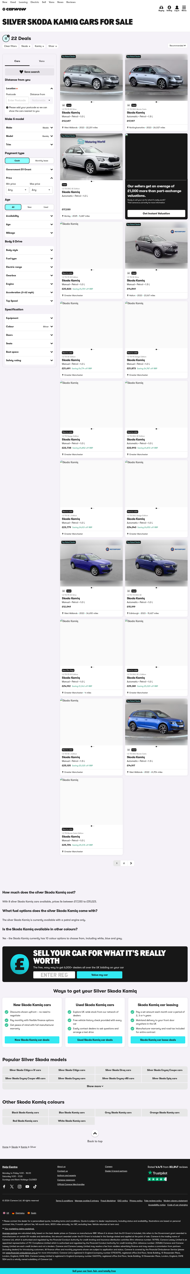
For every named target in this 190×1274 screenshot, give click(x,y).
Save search (32, 71)
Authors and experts (66, 1175)
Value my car (99, 974)
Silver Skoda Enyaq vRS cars (118, 1078)
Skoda (14, 1147)
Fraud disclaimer (108, 1200)
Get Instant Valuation (156, 213)
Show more (94, 1086)
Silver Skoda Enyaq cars (71, 1078)
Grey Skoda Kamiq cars (118, 1112)
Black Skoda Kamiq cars (25, 1112)
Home (5, 1147)
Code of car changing (177, 1205)
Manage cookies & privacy (87, 1200)
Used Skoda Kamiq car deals (95, 1039)
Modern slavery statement (176, 1200)
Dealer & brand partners (116, 1171)
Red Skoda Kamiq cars (25, 1121)
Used (13, 2)
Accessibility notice (157, 1205)
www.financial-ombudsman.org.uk (22, 1253)
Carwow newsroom (66, 1180)
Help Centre (10, 1166)
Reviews (71, 2)
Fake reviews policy (153, 1200)
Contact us (62, 1171)
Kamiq (24, 1147)
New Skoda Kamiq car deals (32, 1039)
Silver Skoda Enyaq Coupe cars (164, 1070)
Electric (35, 2)
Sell (44, 2)
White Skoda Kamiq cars (72, 1121)
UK (8, 1213)
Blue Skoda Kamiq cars (72, 1112)
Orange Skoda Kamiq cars (164, 1112)
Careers (108, 1166)
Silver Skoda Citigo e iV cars (25, 1070)
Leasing (23, 2)
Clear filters (10, 46)
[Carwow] (14, 9)
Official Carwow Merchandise (70, 1184)
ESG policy (123, 1200)
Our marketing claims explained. (19, 1229)
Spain (33, 1213)
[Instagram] (20, 1187)
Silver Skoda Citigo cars (71, 1070)
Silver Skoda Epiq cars (164, 1078)
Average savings (9, 1233)
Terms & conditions (64, 1200)
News (60, 2)
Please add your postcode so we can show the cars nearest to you (28, 109)
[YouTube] (28, 1187)
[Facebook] (4, 1187)
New (4, 2)
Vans (51, 2)
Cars (17, 61)
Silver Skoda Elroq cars (118, 1070)
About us (61, 1166)
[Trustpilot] (168, 1175)
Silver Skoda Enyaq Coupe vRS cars (25, 1078)
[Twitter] (12, 1187)
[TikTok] (35, 1187)
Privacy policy (136, 1200)
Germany (20, 1213)
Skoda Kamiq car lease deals (158, 1039)
